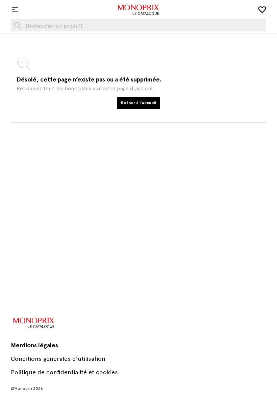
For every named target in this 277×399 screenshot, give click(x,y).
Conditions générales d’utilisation (58, 358)
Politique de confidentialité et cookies (64, 372)
